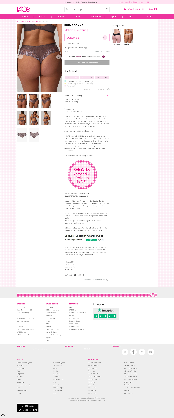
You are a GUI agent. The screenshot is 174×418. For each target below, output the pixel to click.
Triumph (20, 376)
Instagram (142, 352)
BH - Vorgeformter (130, 371)
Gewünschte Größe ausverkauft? (95, 89)
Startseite (20, 21)
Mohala (47, 21)
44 (91, 77)
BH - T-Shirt (92, 387)
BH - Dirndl (127, 390)
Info (86, 48)
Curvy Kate (56, 374)
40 (76, 77)
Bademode (96, 16)
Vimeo (116, 352)
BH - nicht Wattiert (94, 363)
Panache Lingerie (59, 363)
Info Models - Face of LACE (78, 313)
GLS (88, 349)
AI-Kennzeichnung (52, 329)
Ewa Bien (56, 371)
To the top (3, 415)
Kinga (54, 382)
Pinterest (150, 352)
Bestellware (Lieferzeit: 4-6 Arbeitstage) (80, 84)
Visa (38, 349)
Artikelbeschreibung (73, 95)
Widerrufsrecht (51, 313)
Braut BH (127, 385)
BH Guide (72, 315)
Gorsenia (20, 382)
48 (106, 77)
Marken (42, 16)
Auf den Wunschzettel (88, 62)
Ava (18, 371)
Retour (48, 321)
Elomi (19, 379)
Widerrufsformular (52, 315)
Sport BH (91, 385)
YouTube (125, 352)
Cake (54, 393)
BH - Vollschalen (94, 374)
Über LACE (73, 307)
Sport (113, 16)
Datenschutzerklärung (53, 335)
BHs (78, 16)
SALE (131, 16)
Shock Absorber (58, 379)
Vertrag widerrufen (52, 318)
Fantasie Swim (22, 390)
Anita (19, 393)
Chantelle (56, 376)
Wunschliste (133, 9)
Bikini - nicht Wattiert (131, 368)
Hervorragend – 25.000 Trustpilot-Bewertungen (81, 2)
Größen (60, 16)
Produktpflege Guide (76, 329)
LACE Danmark (22, 332)
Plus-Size (91, 371)
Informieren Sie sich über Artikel (92, 279)
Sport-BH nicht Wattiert (132, 388)
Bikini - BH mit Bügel (95, 379)
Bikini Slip (91, 382)
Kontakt (48, 326)
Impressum (49, 337)
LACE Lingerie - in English (25, 329)
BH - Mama (92, 390)
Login (121, 9)
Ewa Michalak (57, 365)
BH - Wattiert (92, 368)
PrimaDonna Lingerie (34, 21)
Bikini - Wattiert (129, 363)
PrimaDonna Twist (23, 385)
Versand (90, 156)
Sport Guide (73, 324)
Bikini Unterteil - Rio (130, 379)
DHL (85, 349)
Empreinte (21, 374)
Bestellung (49, 307)
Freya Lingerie (22, 365)
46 (98, 77)
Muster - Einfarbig (94, 376)
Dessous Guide (74, 321)
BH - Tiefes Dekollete (131, 374)
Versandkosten (101, 398)
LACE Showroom (75, 310)
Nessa (55, 368)
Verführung (92, 393)
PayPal (34, 349)
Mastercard (43, 349)
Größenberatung (101, 51)
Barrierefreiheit (51, 332)
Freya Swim (21, 368)
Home (25, 16)
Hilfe (144, 9)
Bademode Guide (75, 318)
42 (83, 77)
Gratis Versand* (125, 2)
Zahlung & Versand (52, 310)
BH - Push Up (128, 393)
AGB (47, 340)
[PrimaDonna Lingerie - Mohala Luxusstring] (39, 58)
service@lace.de (23, 321)
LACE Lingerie (57, 390)
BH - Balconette (93, 365)
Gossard (56, 385)
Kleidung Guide (74, 326)
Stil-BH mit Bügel (129, 382)
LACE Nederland (23, 335)
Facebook (133, 352)
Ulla (18, 387)
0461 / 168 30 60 (28, 318)
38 (68, 77)
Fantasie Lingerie (59, 388)
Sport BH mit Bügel (130, 376)
